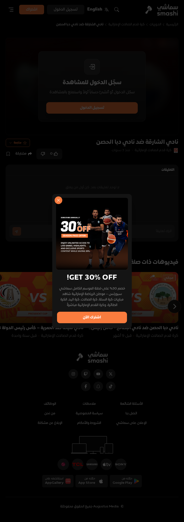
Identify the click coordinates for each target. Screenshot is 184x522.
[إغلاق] (58, 200)
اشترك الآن (92, 317)
